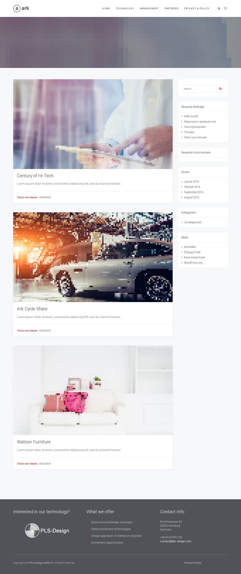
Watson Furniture (34, 442)
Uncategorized (192, 222)
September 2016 (194, 192)
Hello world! (191, 116)
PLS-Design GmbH (40, 562)
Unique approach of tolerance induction (116, 535)
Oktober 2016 (192, 186)
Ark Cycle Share (32, 308)
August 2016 (191, 197)
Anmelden (190, 246)
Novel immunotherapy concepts (111, 522)
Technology (125, 8)
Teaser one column (27, 197)
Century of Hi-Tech (35, 175)
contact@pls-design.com (175, 541)
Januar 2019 (191, 181)
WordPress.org (193, 262)
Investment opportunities (107, 542)
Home (106, 8)
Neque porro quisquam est (200, 121)
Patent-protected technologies (111, 529)
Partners (172, 8)
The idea (189, 132)
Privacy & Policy (197, 8)
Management (149, 8)
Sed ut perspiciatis (195, 126)
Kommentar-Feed (194, 257)
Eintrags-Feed (192, 252)
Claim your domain (195, 137)
